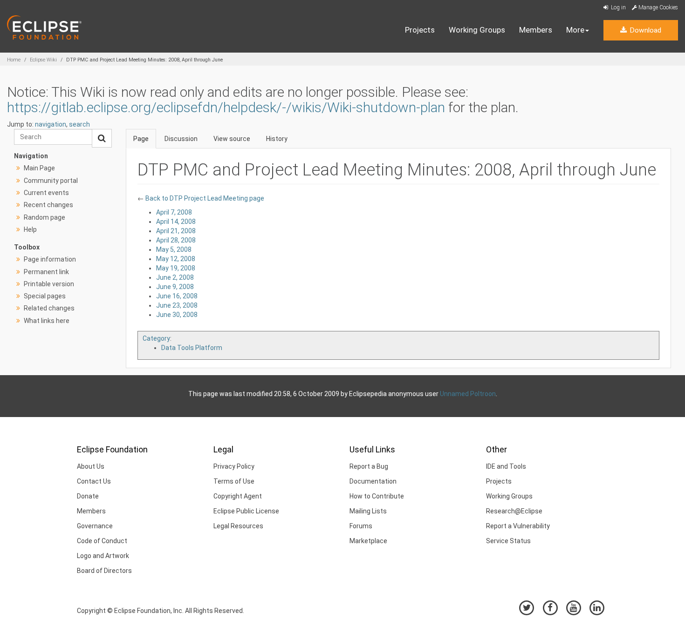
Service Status (508, 541)
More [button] (575, 29)
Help (30, 229)
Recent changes (48, 205)
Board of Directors (104, 570)
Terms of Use (233, 481)
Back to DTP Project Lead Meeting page (204, 198)
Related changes (49, 308)
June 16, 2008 (177, 296)
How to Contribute (376, 496)
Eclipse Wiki (43, 60)
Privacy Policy (233, 466)
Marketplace (368, 541)
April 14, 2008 (176, 221)
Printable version (49, 284)
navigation (50, 124)
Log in (618, 7)
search (79, 124)
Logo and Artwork (103, 555)
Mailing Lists (368, 511)
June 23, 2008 (177, 305)
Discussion (181, 138)
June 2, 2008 (175, 277)
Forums (360, 526)
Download (644, 30)
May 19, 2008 (175, 268)
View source (231, 138)
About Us (90, 466)
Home (14, 60)
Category (156, 338)
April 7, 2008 (174, 212)
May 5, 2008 (174, 249)
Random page (44, 217)
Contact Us (94, 481)
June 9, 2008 (175, 286)
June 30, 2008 (177, 314)
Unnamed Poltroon (468, 393)
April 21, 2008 (176, 231)
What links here (46, 320)
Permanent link (46, 272)
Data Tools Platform (191, 347)
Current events (46, 192)
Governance (95, 526)
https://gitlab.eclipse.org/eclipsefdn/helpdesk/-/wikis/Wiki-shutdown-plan (226, 107)
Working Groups (477, 29)
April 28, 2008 (176, 240)
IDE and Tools (506, 466)
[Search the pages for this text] (102, 138)
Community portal (51, 180)
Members (535, 29)
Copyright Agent (237, 496)
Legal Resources (238, 526)
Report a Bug (368, 466)
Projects (420, 29)
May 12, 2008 (175, 259)
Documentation (373, 481)
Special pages (45, 296)
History (277, 138)
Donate (88, 496)
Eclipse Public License (246, 511)
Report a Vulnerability (518, 526)
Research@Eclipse (514, 511)
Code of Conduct (102, 541)
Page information (50, 259)
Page (141, 138)
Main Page (39, 168)
